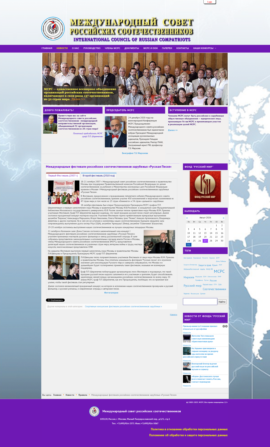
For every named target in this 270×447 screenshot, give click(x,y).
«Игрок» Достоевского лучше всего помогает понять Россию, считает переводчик (206, 369)
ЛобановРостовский (191, 269)
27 (205, 240)
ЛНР (220, 265)
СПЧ (215, 284)
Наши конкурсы (203, 48)
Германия (197, 258)
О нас (75, 48)
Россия (213, 280)
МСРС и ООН (150, 48)
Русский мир (193, 285)
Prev (223, 326)
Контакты (182, 48)
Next (226, 326)
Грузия (212, 258)
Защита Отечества (190, 265)
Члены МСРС (112, 48)
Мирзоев (189, 277)
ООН (204, 276)
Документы (132, 48)
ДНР (217, 258)
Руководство (91, 48)
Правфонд (199, 280)
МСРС (219, 271)
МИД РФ (209, 269)
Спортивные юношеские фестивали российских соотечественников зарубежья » (123, 306)
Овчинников (212, 276)
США (219, 284)
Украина (187, 293)
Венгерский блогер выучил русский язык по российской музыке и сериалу (205, 357)
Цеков (202, 293)
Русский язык (207, 284)
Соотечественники (214, 289)
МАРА (202, 269)
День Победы (221, 261)
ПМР (219, 276)
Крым (215, 265)
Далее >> (173, 130)
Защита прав (204, 265)
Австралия (188, 258)
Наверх (173, 314)
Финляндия (195, 293)
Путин (206, 280)
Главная (47, 48)
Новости (62, 48)
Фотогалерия (111, 292)
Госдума (205, 258)
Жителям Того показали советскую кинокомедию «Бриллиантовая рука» (203, 329)
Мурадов (198, 276)
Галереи (167, 48)
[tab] (63, 175)
